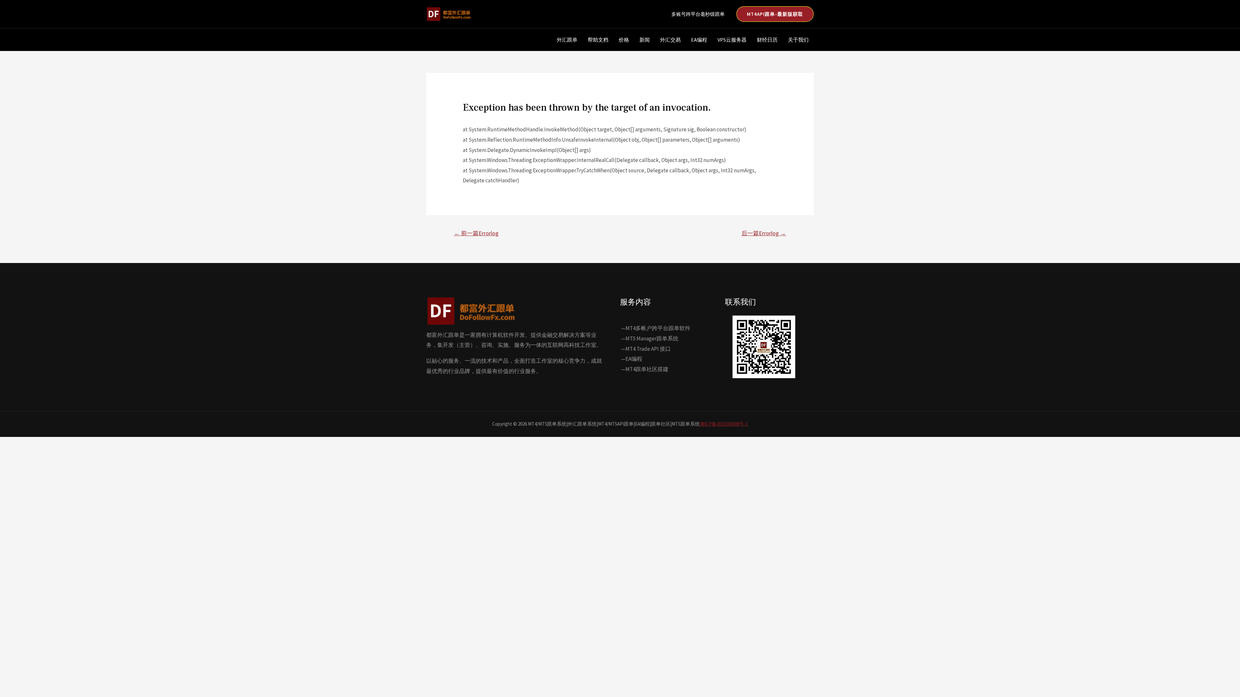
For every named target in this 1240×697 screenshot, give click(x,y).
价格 (624, 39)
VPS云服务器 (732, 39)
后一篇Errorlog (763, 233)
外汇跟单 (567, 39)
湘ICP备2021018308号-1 (724, 424)
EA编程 (699, 39)
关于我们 (798, 39)
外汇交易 (670, 39)
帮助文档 (598, 39)
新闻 (644, 39)
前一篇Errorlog (476, 233)
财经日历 (767, 39)
